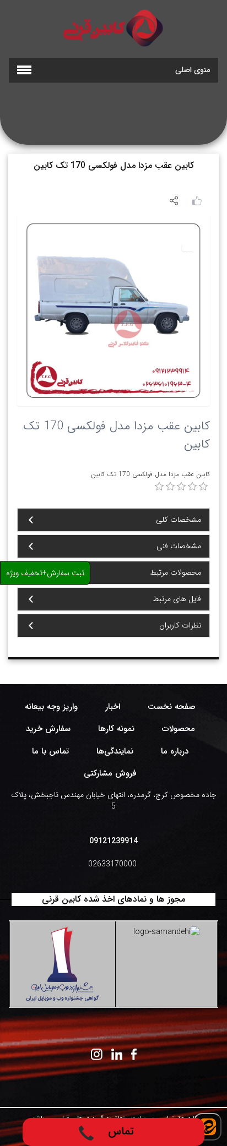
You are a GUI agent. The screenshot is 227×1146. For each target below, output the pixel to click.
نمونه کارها (116, 728)
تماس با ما (50, 751)
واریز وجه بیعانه (51, 706)
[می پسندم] (197, 200)
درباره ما (174, 751)
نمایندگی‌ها (114, 751)
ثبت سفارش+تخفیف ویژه (45, 573)
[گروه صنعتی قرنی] (113, 28)
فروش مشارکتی (110, 773)
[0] (159, 487)
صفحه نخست (172, 706)
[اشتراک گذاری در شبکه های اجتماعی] (173, 200)
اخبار (112, 706)
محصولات (178, 728)
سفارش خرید (48, 728)
